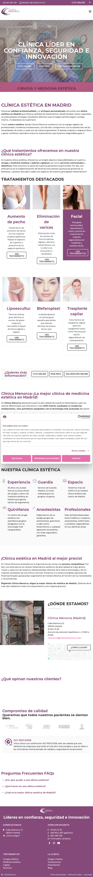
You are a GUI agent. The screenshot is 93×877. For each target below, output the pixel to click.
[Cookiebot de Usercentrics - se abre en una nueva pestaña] (79, 417)
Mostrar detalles (79, 451)
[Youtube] (58, 843)
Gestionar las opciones (46, 458)
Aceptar (76, 458)
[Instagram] (54, 843)
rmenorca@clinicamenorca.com (64, 638)
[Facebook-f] (49, 843)
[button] (90, 11)
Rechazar (17, 458)
